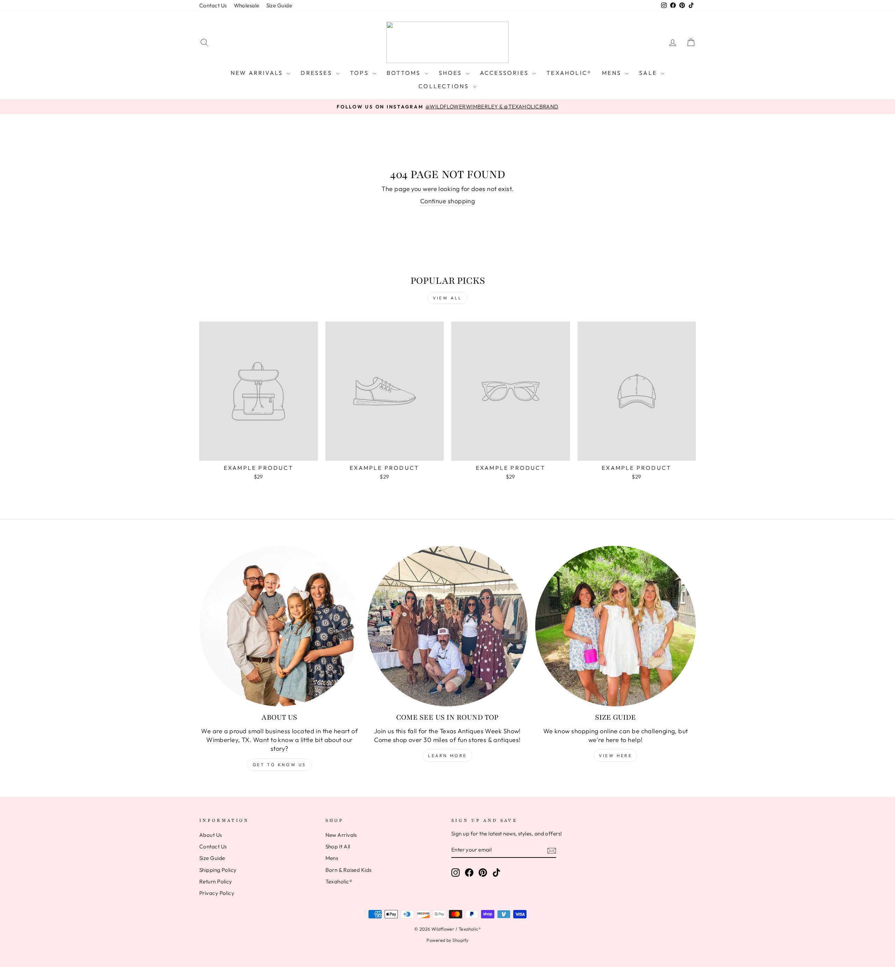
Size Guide (279, 5)
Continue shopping (447, 201)
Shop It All (337, 846)
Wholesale (246, 5)
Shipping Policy (218, 870)
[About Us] (279, 626)
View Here (615, 755)
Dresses (317, 72)
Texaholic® (569, 72)
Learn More (447, 755)
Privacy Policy (216, 893)
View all (447, 298)
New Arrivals (258, 72)
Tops (360, 72)
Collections (444, 86)
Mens (612, 72)
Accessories (505, 72)
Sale (649, 72)
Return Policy (215, 881)
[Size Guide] (615, 626)
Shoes (451, 72)
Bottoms (405, 72)
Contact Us (213, 5)
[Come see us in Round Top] (447, 626)
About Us (210, 835)
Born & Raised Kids (348, 870)
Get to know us (279, 764)
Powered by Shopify (447, 940)
